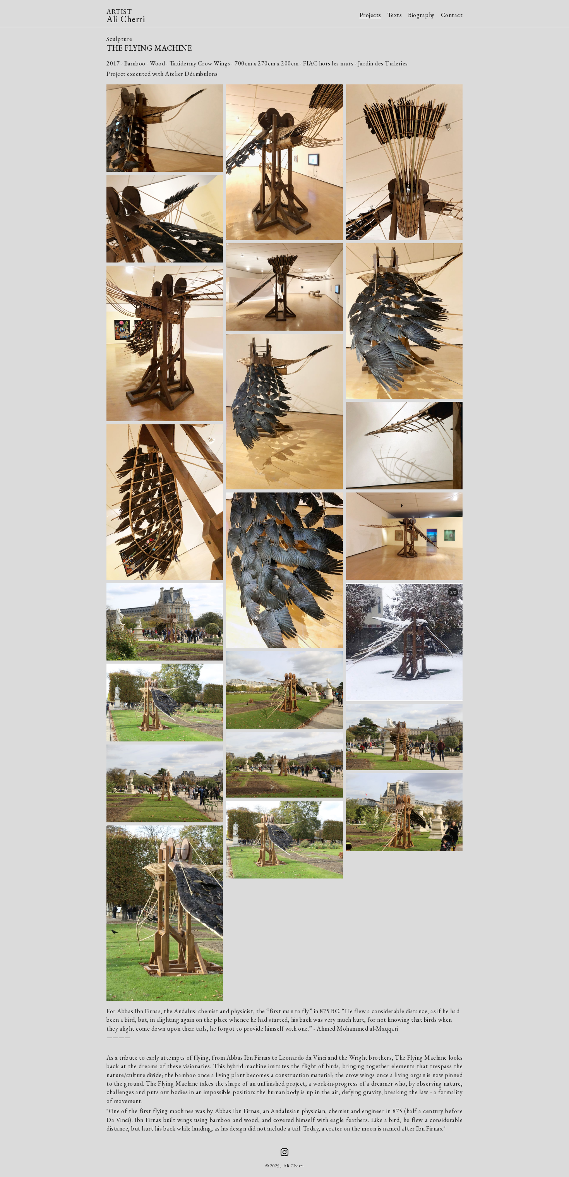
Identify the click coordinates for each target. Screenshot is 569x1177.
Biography (421, 15)
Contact (452, 15)
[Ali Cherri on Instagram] (284, 1152)
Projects (370, 15)
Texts (394, 15)
